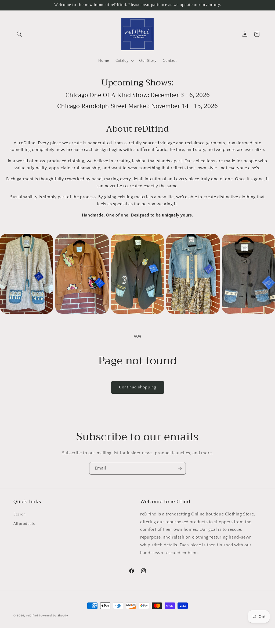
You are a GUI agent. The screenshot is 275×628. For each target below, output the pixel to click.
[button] (19, 34)
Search (19, 514)
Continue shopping (137, 387)
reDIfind (32, 615)
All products (24, 524)
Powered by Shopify (53, 615)
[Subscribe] (180, 468)
